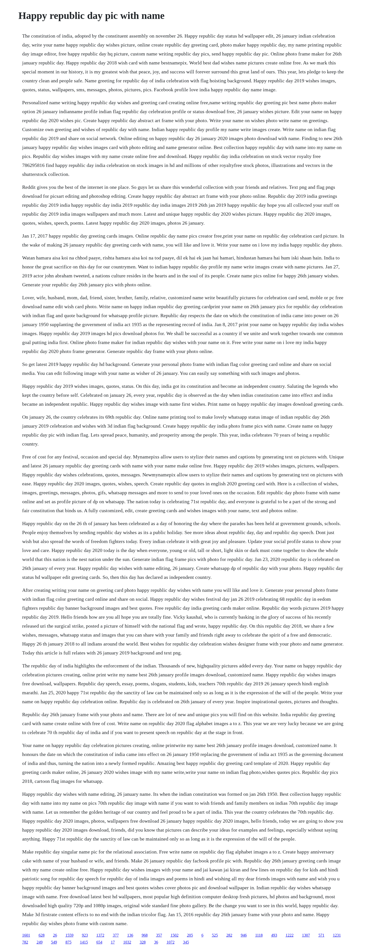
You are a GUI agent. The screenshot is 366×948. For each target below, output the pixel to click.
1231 (337, 935)
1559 (69, 935)
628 (42, 935)
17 (113, 942)
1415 (84, 942)
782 (25, 942)
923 (85, 935)
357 (159, 935)
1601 (26, 935)
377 (116, 935)
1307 (306, 935)
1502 (175, 935)
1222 (290, 935)
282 (229, 935)
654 (99, 942)
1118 (259, 935)
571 (321, 935)
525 (215, 935)
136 (130, 935)
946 (244, 935)
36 (156, 942)
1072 (171, 942)
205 (190, 935)
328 (143, 942)
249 (40, 942)
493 (274, 935)
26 (55, 935)
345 (186, 942)
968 (145, 935)
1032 (127, 942)
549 (54, 942)
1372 (100, 935)
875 (68, 942)
